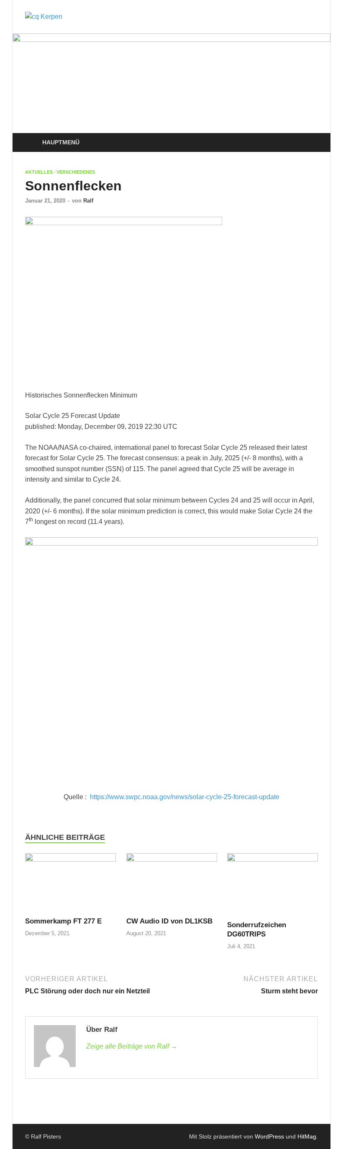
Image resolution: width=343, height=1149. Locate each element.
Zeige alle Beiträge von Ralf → (131, 1046)
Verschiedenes (75, 171)
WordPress (269, 1136)
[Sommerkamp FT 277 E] (70, 884)
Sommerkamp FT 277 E (63, 921)
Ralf (88, 200)
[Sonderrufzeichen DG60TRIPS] (272, 886)
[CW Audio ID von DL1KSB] (171, 884)
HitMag (306, 1136)
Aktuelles (39, 171)
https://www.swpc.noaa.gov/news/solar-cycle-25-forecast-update (184, 796)
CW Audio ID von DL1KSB (169, 921)
